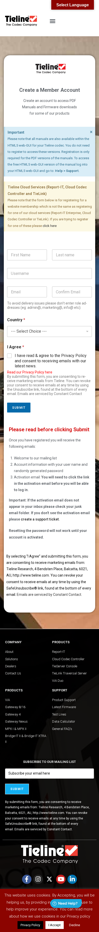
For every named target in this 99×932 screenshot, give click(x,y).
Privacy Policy (30, 925)
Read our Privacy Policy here (29, 372)
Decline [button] (74, 925)
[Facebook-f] (26, 879)
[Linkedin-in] (72, 879)
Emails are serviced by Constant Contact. (49, 595)
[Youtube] (60, 879)
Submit (18, 407)
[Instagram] (38, 879)
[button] (52, 21)
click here (50, 226)
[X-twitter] (49, 879)
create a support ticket (40, 519)
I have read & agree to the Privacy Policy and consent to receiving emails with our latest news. (51, 361)
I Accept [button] (54, 925)
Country (16, 319)
